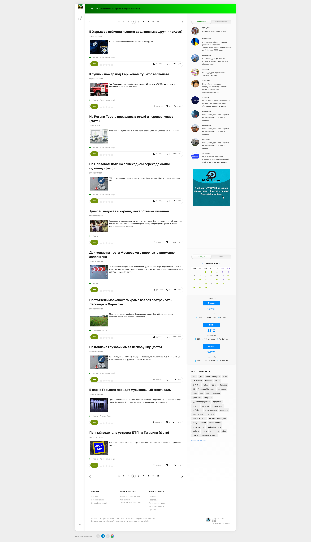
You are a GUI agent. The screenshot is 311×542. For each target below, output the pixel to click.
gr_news (159, 242)
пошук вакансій (199, 423)
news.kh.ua (95, 9)
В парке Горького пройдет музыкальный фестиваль (130, 390)
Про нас (152, 510)
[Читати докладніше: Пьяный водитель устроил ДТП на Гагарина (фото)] (94, 465)
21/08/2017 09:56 (96, 261)
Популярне (201, 22)
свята (204, 431)
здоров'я (208, 397)
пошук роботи (215, 423)
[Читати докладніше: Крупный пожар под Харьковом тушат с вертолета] (94, 106)
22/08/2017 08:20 (96, 36)
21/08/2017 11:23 (95, 125)
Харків (95, 57)
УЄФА (217, 381)
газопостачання (213, 393)
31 (211, 287)
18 (217, 280)
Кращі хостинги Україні (130, 496)
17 (211, 280)
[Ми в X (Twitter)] (98, 536)
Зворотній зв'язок (156, 506)
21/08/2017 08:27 (96, 352)
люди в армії (217, 406)
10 (158, 22)
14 (194, 280)
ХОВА (205, 385)
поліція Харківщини (217, 418)
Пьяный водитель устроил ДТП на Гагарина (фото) (129, 432)
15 (200, 280)
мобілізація (197, 410)
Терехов (208, 381)
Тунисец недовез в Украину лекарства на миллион (129, 211)
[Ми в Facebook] (108, 536)
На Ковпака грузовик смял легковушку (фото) (125, 347)
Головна (96, 330)
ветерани (222, 389)
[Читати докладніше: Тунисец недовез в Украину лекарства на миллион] (94, 242)
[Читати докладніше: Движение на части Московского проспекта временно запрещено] (94, 289)
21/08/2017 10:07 (96, 216)
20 (228, 280)
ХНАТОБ (196, 385)
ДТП (201, 376)
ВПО (194, 376)
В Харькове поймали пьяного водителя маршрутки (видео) (135, 32)
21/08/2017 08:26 (96, 394)
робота (196, 431)
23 (206, 283)
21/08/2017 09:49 (96, 309)
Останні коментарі (99, 503)
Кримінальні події (107, 57)
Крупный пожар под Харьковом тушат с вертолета (129, 74)
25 (217, 283)
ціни (224, 431)
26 (222, 283)
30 (205, 287)
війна (195, 393)
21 (194, 283)
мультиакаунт (211, 410)
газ (201, 393)
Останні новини (97, 500)
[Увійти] (80, 18)
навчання (224, 410)
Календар (201, 257)
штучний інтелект (209, 435)
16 (206, 280)
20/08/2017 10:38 (96, 437)
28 (194, 287)
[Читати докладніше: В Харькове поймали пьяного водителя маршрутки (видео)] (94, 63)
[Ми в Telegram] (103, 536)
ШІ (194, 389)
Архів (221, 257)
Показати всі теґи (199, 441)
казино (196, 406)
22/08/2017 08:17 (96, 79)
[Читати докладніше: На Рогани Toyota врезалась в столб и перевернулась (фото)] (94, 153)
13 (228, 276)
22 (200, 283)
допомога (197, 397)
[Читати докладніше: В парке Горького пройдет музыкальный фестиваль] (94, 422)
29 (200, 287)
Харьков (223, 385)
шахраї (195, 435)
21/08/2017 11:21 (95, 173)
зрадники (217, 402)
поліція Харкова (199, 418)
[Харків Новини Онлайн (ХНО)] (80, 8)
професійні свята (214, 427)
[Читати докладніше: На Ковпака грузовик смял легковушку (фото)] (94, 379)
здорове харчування (201, 402)
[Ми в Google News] (112, 536)
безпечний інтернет (206, 389)
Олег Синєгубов (213, 376)
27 (228, 283)
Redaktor (159, 64)
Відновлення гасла (157, 503)
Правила (152, 496)
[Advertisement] (211, 225)
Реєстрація (153, 500)
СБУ (225, 376)
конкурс (205, 406)
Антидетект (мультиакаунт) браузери (131, 501)
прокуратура (198, 427)
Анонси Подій (106, 416)
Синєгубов (197, 381)
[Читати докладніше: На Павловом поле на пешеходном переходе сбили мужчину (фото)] (94, 200)
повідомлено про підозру (203, 414)
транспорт (214, 431)
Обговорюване (221, 22)
